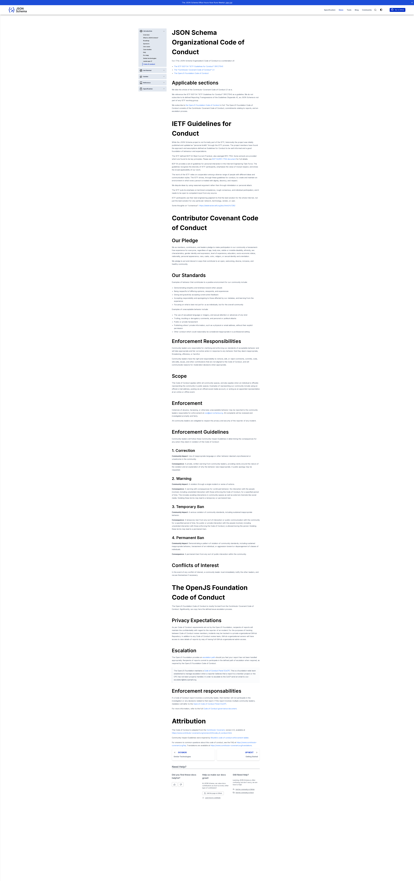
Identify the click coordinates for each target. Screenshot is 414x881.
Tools (349, 10)
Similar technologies (149, 58)
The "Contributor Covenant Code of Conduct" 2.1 (194, 70)
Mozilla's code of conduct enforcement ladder (230, 738)
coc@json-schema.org (214, 413)
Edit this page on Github (214, 793)
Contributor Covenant (216, 730)
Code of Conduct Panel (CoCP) (217, 671)
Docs (341, 10)
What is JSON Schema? (150, 38)
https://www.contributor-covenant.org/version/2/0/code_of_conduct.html (202, 733)
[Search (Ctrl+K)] (375, 10)
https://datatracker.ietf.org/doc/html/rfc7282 (217, 205)
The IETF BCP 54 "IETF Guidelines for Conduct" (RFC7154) (198, 66)
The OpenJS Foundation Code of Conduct (191, 73)
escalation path (209, 657)
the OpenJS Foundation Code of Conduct (203, 105)
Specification (329, 10)
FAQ (144, 52)
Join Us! (228, 3)
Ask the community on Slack (245, 792)
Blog (357, 10)
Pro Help (146, 55)
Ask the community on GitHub (245, 789)
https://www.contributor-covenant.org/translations (231, 745)
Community (367, 10)
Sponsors (146, 43)
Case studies (147, 49)
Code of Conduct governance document (220, 709)
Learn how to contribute (212, 798)
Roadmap (146, 40)
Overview (146, 35)
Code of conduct (149, 64)
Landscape (146, 61)
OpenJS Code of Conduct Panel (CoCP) (209, 704)
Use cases (146, 46)
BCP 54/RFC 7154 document (224, 159)
